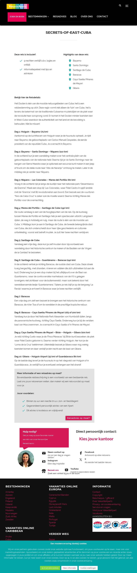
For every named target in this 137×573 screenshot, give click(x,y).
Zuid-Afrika (10, 516)
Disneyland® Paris (58, 504)
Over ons (87, 16)
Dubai (52, 539)
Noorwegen (11, 513)
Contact (102, 16)
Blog (73, 16)
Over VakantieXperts (102, 501)
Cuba (8, 539)
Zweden (9, 519)
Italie (51, 513)
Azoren (9, 495)
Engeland (10, 498)
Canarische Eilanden (59, 495)
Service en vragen (101, 507)
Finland (9, 501)
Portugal (53, 519)
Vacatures (97, 513)
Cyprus (52, 498)
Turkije (52, 525)
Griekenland (55, 510)
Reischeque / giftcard (103, 498)
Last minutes (55, 507)
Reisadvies (59, 16)
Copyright (97, 495)
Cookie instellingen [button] (88, 568)
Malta (51, 516)
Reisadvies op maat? (78, 418)
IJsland (8, 504)
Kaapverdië (11, 507)
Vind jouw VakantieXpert (104, 510)
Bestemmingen (37, 16)
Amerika (9, 492)
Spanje (52, 522)
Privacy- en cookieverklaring (106, 504)
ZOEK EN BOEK (17, 16)
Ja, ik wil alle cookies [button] (50, 568)
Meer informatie (69, 568)
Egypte (52, 501)
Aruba (8, 536)
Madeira (9, 510)
